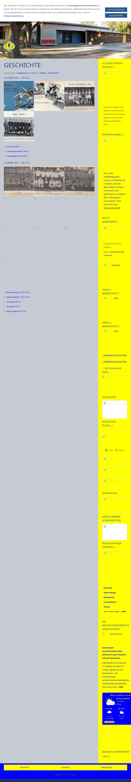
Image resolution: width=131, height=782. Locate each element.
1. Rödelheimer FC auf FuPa (114, 355)
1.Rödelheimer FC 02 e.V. (26, 73)
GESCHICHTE (53, 73)
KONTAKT (65, 767)
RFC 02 (107, 756)
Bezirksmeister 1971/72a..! (18, 292)
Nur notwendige (116, 9)
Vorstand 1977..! (13, 306)
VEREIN (43, 73)
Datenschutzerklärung (13, 16)
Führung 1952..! (13, 146)
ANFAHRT (24, 767)
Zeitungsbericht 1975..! (16, 311)
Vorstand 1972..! (13, 301)
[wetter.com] (109, 722)
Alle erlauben (116, 15)
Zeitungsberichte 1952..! (17, 156)
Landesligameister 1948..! (17, 151)
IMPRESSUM (106, 767)
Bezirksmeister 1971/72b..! (18, 297)
